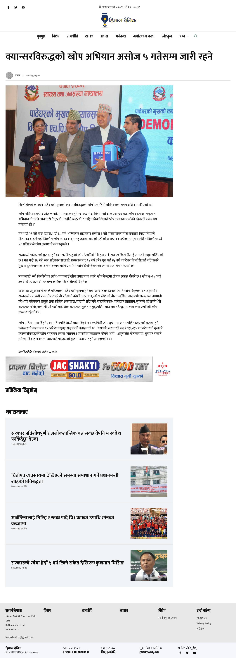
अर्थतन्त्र (120, 36)
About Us (202, 618)
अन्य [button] (182, 36)
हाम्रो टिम (200, 629)
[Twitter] (15, 7)
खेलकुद (167, 36)
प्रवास (104, 36)
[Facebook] (8, 7)
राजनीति (72, 36)
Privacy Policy (204, 623)
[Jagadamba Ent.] (89, 369)
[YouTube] (23, 7)
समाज (89, 36)
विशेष (55, 36)
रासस (17, 75)
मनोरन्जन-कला (143, 36)
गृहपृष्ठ (41, 36)
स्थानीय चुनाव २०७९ (167, 618)
